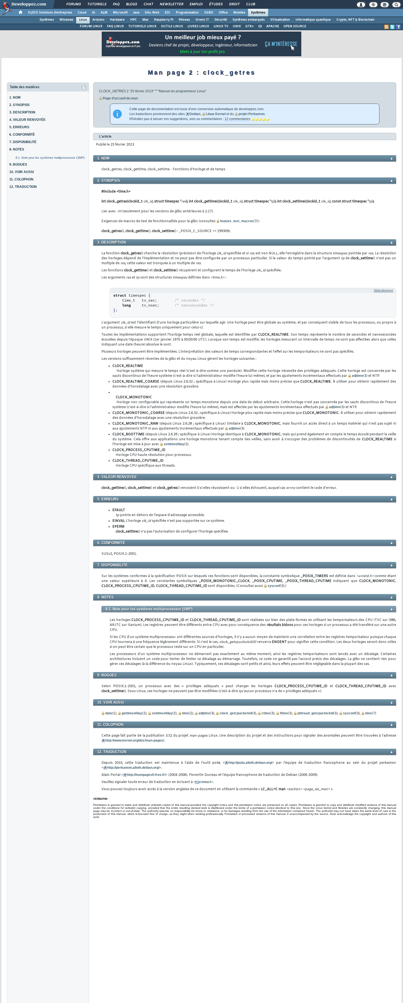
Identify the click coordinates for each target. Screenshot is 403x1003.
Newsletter (171, 4)
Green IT (202, 20)
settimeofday (174, 444)
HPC (133, 20)
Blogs (131, 4)
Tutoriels (97, 4)
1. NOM (15, 97)
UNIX (237, 26)
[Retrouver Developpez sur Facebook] (398, 27)
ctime (266, 713)
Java (136, 13)
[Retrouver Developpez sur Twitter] (392, 27)
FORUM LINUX (91, 26)
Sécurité (220, 20)
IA (93, 13)
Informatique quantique (313, 20)
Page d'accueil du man (120, 98)
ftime (284, 713)
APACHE (272, 26)
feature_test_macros (236, 221)
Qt (260, 26)
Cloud (82, 13)
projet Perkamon (252, 114)
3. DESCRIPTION (22, 112)
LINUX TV (221, 26)
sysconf (274, 586)
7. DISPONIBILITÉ (22, 142)
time (185, 713)
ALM (104, 13)
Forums (73, 4)
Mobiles (239, 13)
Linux (83, 20)
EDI (167, 13)
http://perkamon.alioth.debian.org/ (133, 768)
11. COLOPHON (21, 179)
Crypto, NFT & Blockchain (355, 20)
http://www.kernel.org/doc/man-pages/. (135, 740)
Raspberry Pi (163, 20)
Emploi (196, 4)
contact (205, 782)
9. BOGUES (18, 164)
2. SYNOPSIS (19, 105)
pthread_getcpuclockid (315, 713)
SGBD (208, 13)
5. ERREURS (19, 127)
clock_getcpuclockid (236, 713)
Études (215, 4)
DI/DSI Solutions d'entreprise (50, 13)
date (108, 713)
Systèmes (258, 13)
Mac (145, 20)
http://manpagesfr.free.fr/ (146, 775)
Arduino (98, 20)
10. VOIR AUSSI (21, 172)
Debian (194, 114)
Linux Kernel (216, 114)
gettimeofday (132, 713)
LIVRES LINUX (198, 26)
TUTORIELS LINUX (142, 26)
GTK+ (249, 26)
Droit (234, 4)
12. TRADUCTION (23, 187)
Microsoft (120, 13)
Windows (66, 20)
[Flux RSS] (386, 27)
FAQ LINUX (115, 26)
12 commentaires (237, 119)
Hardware (117, 20)
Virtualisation (280, 20)
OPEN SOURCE (294, 26)
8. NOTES (16, 149)
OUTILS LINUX (172, 26)
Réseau (184, 20)
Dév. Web (152, 13)
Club (250, 4)
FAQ (116, 4)
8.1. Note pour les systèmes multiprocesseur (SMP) (50, 157)
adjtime (357, 376)
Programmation (187, 13)
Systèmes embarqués (248, 20)
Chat (148, 4)
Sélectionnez (383, 290)
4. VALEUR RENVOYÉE (27, 120)
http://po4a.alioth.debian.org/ (250, 763)
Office (223, 13)
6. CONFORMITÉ (22, 134)
